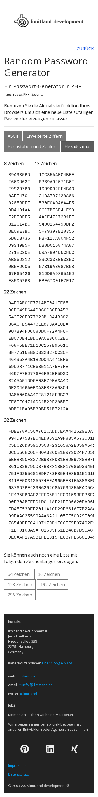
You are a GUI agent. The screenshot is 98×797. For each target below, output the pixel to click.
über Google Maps (57, 663)
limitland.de (26, 676)
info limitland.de (37, 684)
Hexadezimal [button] (77, 146)
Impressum (17, 765)
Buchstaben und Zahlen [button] (32, 146)
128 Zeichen (20, 584)
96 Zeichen (49, 574)
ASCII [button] (13, 136)
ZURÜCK (85, 49)
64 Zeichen (19, 574)
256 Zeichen (20, 595)
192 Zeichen (52, 584)
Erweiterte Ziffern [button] (44, 136)
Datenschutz (18, 774)
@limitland (28, 693)
